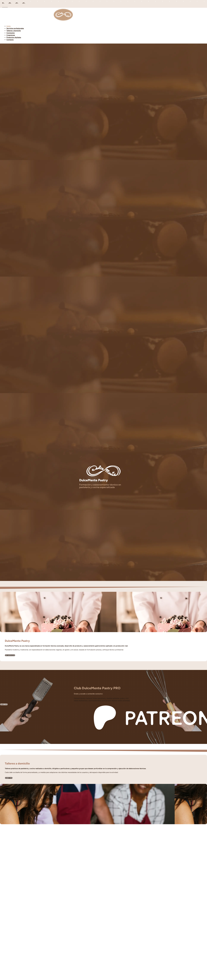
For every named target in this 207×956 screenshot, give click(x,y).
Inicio (8, 26)
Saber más (4, 704)
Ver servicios (10, 655)
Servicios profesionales (15, 28)
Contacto (10, 40)
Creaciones (10, 35)
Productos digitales (13, 37)
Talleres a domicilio (13, 31)
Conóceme (10, 33)
